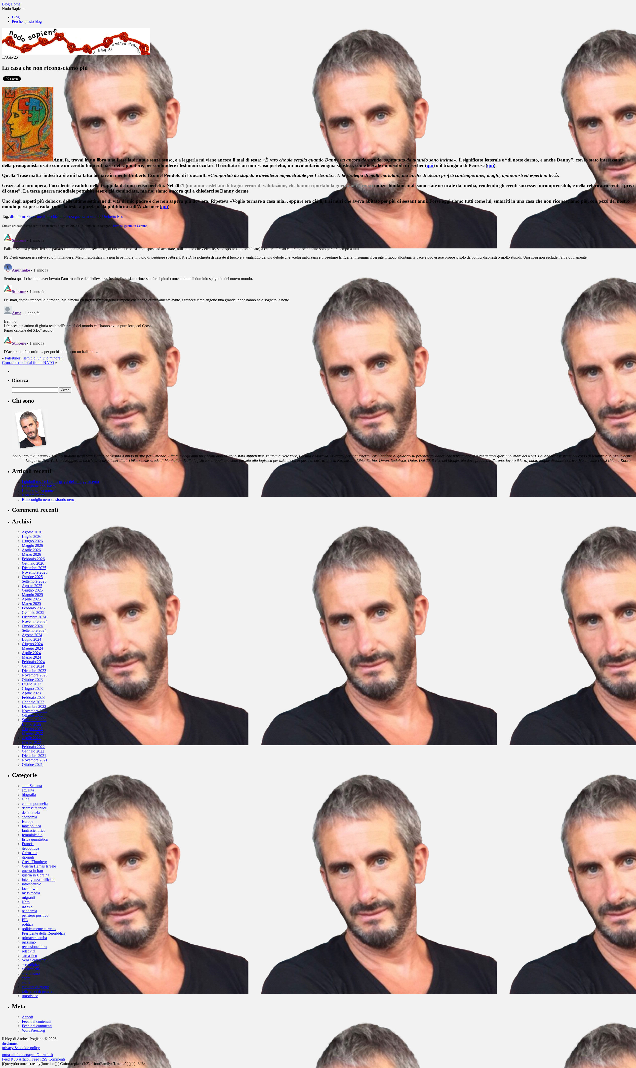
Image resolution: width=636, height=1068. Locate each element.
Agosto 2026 (32, 532)
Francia (28, 844)
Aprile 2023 (31, 693)
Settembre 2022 (34, 720)
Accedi (27, 1017)
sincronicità (31, 969)
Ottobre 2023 (32, 679)
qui (430, 165)
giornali (28, 857)
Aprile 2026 (31, 550)
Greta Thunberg (34, 862)
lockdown (30, 888)
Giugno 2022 (32, 729)
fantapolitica (31, 826)
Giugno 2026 (32, 541)
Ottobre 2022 (32, 715)
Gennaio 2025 (33, 612)
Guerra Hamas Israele (39, 866)
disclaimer (10, 1043)
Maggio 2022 (32, 733)
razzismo (29, 942)
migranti (28, 897)
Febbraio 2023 (33, 697)
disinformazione (22, 216)
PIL (25, 920)
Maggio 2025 (32, 595)
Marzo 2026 (31, 554)
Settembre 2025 (34, 581)
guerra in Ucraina (135, 226)
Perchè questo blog (27, 21)
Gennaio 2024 (33, 666)
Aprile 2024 (31, 653)
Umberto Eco (112, 216)
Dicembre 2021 (34, 755)
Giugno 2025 (32, 590)
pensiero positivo (35, 915)
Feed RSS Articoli (16, 1059)
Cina (25, 799)
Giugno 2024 (32, 644)
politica (27, 924)
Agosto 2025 (32, 586)
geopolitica (30, 848)
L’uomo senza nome (38, 490)
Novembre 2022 (34, 711)
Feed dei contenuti (36, 1021)
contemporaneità (35, 803)
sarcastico (29, 955)
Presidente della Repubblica (43, 933)
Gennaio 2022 (33, 751)
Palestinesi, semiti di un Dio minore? (33, 358)
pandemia (29, 911)
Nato (26, 902)
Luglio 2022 (31, 724)
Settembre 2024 (34, 630)
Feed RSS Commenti (48, 1059)
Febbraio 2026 (33, 559)
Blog (16, 17)
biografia (29, 794)
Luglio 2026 (31, 536)
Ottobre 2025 (32, 577)
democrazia (31, 812)
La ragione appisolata (38, 486)
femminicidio (32, 835)
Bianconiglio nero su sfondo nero (48, 499)
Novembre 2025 (34, 572)
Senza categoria (34, 960)
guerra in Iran (32, 871)
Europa (118, 226)
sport (26, 978)
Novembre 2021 (34, 760)
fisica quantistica (35, 839)
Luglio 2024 (31, 639)
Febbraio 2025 (33, 608)
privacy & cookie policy (21, 1048)
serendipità (30, 964)
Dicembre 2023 (34, 671)
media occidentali (50, 216)
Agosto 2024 (32, 635)
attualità (28, 790)
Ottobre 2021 (32, 764)
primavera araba (34, 938)
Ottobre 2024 (32, 626)
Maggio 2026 (32, 545)
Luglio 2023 (31, 684)
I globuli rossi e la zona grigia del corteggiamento (60, 481)
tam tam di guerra (35, 987)
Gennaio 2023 (33, 702)
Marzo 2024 (31, 657)
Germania (29, 853)
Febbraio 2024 (33, 662)
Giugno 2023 (32, 688)
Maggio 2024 (32, 648)
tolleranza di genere (37, 991)
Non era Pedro (33, 495)
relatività (28, 951)
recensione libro (34, 947)
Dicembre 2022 (34, 706)
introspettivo (31, 884)
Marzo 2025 (31, 603)
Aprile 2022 (31, 738)
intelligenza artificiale (38, 879)
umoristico (30, 996)
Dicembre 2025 (34, 568)
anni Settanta (32, 786)
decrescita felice (34, 808)
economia (29, 817)
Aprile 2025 (31, 599)
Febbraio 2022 (33, 747)
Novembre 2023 (34, 675)
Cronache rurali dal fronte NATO (28, 362)
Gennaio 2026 (33, 563)
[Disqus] (318, 294)
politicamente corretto (39, 929)
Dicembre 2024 (34, 617)
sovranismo (31, 973)
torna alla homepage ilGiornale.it (27, 1055)
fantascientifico (33, 830)
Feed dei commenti (37, 1026)
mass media (31, 893)
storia (26, 982)
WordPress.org (33, 1030)
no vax (27, 906)
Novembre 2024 (34, 621)
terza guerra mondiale (83, 216)
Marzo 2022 (31, 742)
